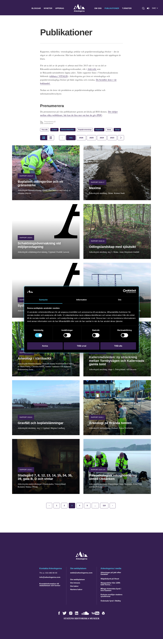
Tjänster (127, 8)
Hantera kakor (76, 589)
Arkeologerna (79, 8)
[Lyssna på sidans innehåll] (148, 8)
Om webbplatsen (77, 579)
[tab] (81, 137)
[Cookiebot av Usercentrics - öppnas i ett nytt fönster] (125, 291)
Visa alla (45, 130)
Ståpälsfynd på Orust (110, 579)
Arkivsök (92, 69)
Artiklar (54, 130)
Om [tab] (119, 300)
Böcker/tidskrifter (67, 130)
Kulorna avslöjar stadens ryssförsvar (111, 595)
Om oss (97, 8)
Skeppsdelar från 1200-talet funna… (111, 583)
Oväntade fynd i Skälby (111, 601)
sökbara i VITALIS (58, 76)
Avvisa (45, 346)
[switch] (67, 335)
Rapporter (99, 130)
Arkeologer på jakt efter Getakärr (111, 573)
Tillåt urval (81, 346)
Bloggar (36, 8)
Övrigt (117, 130)
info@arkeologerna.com (49, 577)
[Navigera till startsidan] (82, 559)
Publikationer (112, 8)
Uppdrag (59, 8)
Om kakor (74, 586)
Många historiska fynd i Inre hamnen (111, 589)
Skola (109, 130)
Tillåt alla (118, 346)
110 (104, 505)
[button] (143, 8)
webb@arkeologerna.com (81, 573)
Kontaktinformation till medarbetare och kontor (49, 584)
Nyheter (48, 8)
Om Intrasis (75, 583)
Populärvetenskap (84, 130)
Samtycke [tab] (43, 300)
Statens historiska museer (81, 618)
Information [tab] (81, 300)
